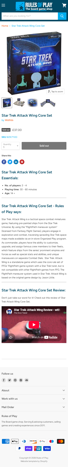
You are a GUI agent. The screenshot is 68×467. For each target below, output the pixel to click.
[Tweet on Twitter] (10, 161)
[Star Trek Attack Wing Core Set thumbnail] (7, 103)
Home (5, 26)
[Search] (62, 16)
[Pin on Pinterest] (22, 161)
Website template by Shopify (34, 461)
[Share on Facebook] (4, 161)
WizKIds (9, 120)
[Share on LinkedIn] (16, 161)
